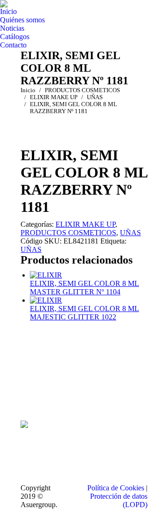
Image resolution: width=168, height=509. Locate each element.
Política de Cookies (115, 488)
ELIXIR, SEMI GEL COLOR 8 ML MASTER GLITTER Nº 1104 (84, 287)
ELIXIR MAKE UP (85, 224)
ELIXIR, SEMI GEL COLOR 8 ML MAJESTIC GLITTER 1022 (84, 313)
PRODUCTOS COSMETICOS (68, 233)
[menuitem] (8, 11)
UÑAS (130, 233)
